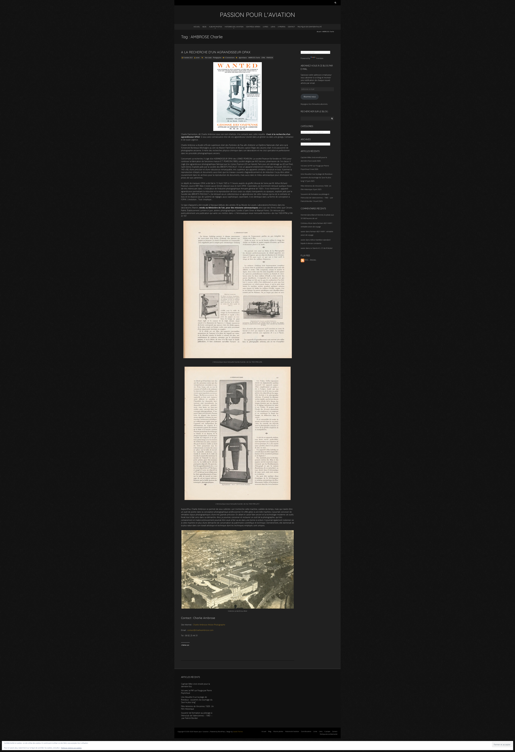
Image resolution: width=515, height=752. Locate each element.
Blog (204, 27)
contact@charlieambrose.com (200, 630)
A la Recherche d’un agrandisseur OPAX (215, 52)
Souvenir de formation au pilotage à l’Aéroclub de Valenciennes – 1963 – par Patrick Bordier (317, 197)
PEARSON (269, 58)
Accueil (197, 27)
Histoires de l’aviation (234, 27)
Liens (273, 27)
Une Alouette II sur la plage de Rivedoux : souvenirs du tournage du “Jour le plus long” (317, 177)
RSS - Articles (310, 260)
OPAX (263, 58)
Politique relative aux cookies (71, 748)
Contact (291, 27)
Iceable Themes (238, 732)
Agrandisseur (243, 58)
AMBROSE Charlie (254, 58)
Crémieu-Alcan (306, 223)
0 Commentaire (229, 58)
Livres (265, 27)
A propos (281, 27)
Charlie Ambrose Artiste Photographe (209, 624)
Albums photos (215, 27)
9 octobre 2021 (188, 58)
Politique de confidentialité (310, 27)
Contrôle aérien (253, 27)
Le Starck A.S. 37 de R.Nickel (321, 248)
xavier (198, 58)
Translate (319, 58)
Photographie (217, 58)
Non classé (208, 58)
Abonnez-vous (310, 96)
